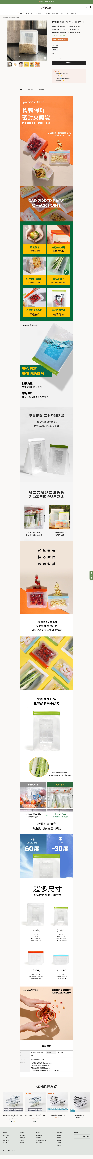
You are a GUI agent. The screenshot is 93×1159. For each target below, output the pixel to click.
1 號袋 (54, 49)
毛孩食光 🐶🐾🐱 (60, 80)
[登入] (86, 7)
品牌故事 (59, 1135)
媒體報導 (59, 1138)
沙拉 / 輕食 (38, 13)
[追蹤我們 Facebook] (76, 1136)
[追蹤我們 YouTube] (84, 1136)
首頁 (4, 17)
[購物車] (89, 7)
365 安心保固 (39, 1143)
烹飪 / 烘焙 (46, 13)
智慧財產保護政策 (41, 1140)
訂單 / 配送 (22, 1135)
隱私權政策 (39, 1135)
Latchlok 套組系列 (79, 1115)
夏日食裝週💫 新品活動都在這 (63, 76)
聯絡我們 (59, 1145)
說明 (21, 90)
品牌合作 (59, 1143)
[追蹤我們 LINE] (88, 1136)
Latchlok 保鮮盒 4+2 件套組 (58, 1115)
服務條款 (38, 1138)
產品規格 (30, 90)
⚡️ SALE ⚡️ (20, 13)
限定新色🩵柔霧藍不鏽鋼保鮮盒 (63, 78)
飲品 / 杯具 (55, 13)
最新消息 (59, 1140)
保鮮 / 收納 (29, 13)
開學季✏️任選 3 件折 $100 (59, 39)
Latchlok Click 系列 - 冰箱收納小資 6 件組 (13, 1116)
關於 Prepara (64, 13)
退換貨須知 (22, 1138)
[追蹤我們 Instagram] (80, 1136)
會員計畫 (73, 13)
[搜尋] (3, 7)
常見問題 (41, 90)
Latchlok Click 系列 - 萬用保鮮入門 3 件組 (35, 1116)
